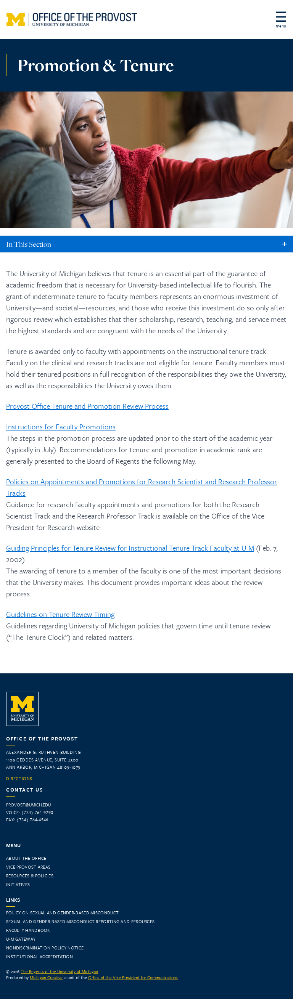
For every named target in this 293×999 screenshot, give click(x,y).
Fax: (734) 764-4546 (27, 819)
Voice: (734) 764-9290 (29, 812)
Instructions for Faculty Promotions (61, 426)
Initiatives (18, 884)
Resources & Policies (29, 875)
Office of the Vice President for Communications (133, 977)
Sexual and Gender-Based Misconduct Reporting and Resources (80, 921)
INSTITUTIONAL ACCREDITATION (39, 956)
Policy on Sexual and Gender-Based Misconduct (62, 912)
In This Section (28, 244)
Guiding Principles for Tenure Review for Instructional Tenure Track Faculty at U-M (130, 548)
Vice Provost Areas (28, 867)
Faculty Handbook (28, 930)
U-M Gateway (20, 939)
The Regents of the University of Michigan (59, 971)
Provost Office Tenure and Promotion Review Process (87, 406)
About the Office (26, 858)
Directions (19, 779)
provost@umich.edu (28, 804)
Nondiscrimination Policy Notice (45, 947)
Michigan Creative (46, 977)
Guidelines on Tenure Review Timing (60, 614)
